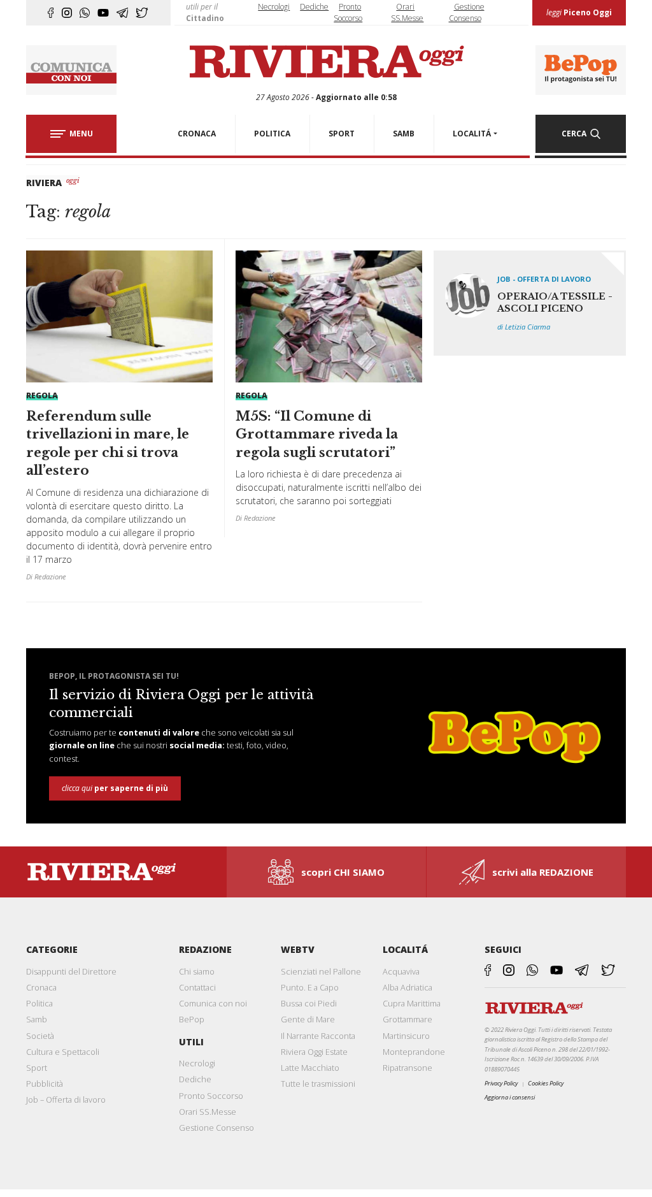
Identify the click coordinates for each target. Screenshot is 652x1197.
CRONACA (197, 133)
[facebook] (50, 13)
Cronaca (41, 987)
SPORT (342, 133)
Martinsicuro (406, 1035)
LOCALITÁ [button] (472, 133)
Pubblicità (44, 1083)
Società (40, 1035)
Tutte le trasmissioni (318, 1083)
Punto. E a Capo (310, 987)
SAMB (404, 133)
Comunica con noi (213, 1003)
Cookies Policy (545, 1083)
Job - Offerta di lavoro (544, 279)
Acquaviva (401, 971)
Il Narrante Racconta (318, 1035)
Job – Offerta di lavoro (66, 1099)
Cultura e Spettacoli (62, 1051)
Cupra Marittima (412, 1003)
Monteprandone (414, 1051)
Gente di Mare (308, 1019)
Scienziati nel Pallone (321, 971)
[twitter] (142, 13)
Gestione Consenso (216, 1127)
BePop (191, 1019)
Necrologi (274, 6)
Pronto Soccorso (211, 1095)
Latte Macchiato (310, 1067)
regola (42, 395)
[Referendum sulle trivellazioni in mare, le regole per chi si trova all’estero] (119, 420)
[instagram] (67, 13)
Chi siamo (197, 971)
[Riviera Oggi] (326, 62)
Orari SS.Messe (207, 1111)
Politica (39, 1003)
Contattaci (197, 987)
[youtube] (103, 13)
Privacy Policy (501, 1083)
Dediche (314, 6)
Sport (36, 1067)
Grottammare (407, 1019)
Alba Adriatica (407, 987)
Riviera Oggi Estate (314, 1051)
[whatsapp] (85, 13)
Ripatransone (407, 1067)
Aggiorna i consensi (510, 1097)
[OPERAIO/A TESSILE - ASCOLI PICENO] (529, 303)
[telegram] (123, 13)
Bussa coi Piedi (309, 1003)
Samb (36, 1019)
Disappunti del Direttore (71, 971)
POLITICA (272, 133)
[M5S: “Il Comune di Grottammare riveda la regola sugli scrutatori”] (329, 391)
